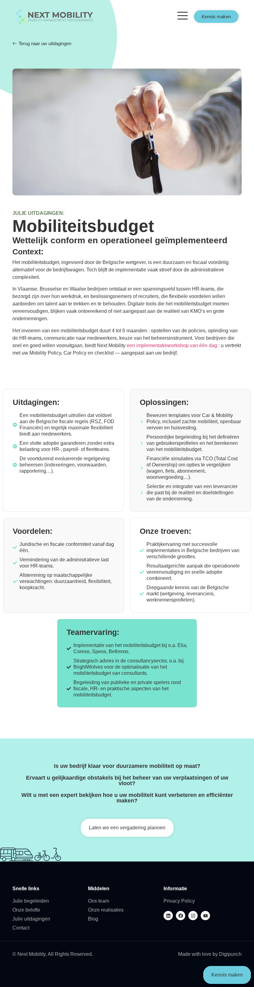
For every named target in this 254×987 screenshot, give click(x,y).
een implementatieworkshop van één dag (172, 345)
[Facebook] (180, 915)
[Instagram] (193, 915)
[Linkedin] (168, 915)
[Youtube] (205, 915)
